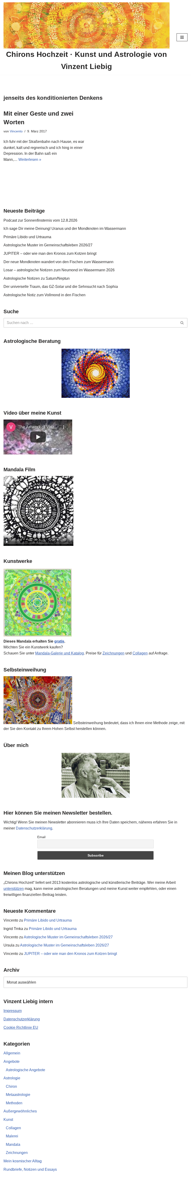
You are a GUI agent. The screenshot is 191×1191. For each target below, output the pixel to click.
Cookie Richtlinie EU (20, 1027)
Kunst (8, 1120)
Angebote (11, 1062)
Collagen (140, 653)
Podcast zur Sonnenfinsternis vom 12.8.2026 (40, 220)
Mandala (13, 1144)
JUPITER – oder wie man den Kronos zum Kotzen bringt (49, 253)
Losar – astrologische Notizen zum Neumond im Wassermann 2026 (59, 270)
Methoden (14, 1103)
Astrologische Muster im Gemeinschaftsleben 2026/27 (47, 245)
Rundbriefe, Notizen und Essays (30, 1169)
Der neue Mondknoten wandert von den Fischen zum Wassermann (58, 262)
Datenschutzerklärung (34, 828)
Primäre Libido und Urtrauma (27, 237)
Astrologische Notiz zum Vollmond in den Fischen (44, 295)
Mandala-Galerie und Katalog (59, 653)
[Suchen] (182, 323)
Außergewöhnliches (20, 1111)
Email (41, 837)
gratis (59, 641)
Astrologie (11, 1078)
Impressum (12, 1011)
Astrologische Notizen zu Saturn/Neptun (36, 278)
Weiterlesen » (29, 160)
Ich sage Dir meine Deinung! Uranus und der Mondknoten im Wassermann (64, 229)
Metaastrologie (18, 1095)
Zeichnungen (113, 653)
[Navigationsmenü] (182, 37)
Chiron (11, 1086)
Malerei (12, 1136)
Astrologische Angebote (25, 1070)
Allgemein (11, 1053)
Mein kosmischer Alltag (22, 1161)
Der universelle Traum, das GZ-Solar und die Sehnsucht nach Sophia (60, 287)
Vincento (16, 131)
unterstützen (13, 889)
